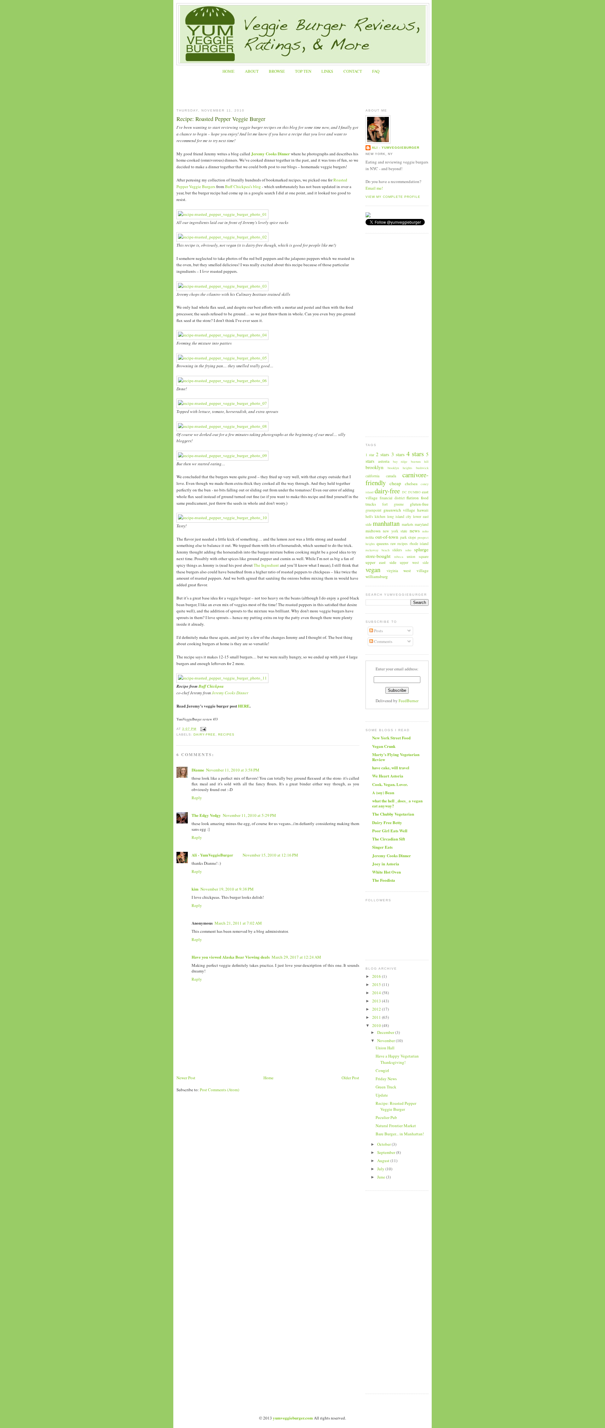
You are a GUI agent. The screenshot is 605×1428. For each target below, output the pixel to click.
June (381, 1177)
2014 (377, 992)
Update (382, 1095)
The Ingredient (266, 565)
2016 (377, 976)
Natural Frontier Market (396, 1125)
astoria (383, 461)
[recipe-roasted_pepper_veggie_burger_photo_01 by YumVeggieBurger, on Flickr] (222, 214)
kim (195, 889)
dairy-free (204, 734)
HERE (244, 706)
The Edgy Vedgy (206, 815)
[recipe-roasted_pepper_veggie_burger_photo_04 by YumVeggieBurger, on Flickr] (222, 335)
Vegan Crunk (383, 746)
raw (393, 543)
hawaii (423, 510)
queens (383, 543)
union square (418, 556)
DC (404, 492)
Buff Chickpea (211, 686)
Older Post (350, 1078)
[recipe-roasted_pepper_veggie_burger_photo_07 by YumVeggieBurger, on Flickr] (222, 403)
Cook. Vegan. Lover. (390, 784)
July (381, 1169)
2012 (377, 1009)
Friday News (386, 1078)
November (386, 1040)
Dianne (198, 770)
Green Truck (386, 1087)
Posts (378, 631)
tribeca (398, 556)
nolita (370, 537)
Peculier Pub (386, 1117)
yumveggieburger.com (293, 1418)
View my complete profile (393, 196)
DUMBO (414, 492)
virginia (392, 570)
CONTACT (352, 71)
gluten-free (419, 504)
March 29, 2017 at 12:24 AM (296, 957)
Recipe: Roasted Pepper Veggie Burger (220, 119)
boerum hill (420, 461)
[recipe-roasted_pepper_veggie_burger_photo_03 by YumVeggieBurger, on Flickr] (222, 286)
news (415, 530)
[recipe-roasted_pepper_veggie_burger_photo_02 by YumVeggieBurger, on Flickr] (222, 237)
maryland (422, 524)
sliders (397, 550)
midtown (373, 531)
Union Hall (385, 1048)
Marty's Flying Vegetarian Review (395, 756)
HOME (228, 71)
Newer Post (185, 1078)
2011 (377, 1017)
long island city (399, 516)
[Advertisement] (302, 88)
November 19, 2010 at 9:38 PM (227, 889)
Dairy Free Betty (387, 822)
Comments (382, 641)
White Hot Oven (386, 872)
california (372, 475)
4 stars (415, 453)
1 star (370, 454)
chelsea (411, 483)
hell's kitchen (375, 516)
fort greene (393, 504)
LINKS (327, 71)
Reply (197, 797)
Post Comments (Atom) (219, 1090)
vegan (373, 569)
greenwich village (399, 510)
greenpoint (373, 510)
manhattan (386, 523)
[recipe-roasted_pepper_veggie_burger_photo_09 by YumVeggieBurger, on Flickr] (222, 455)
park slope (408, 537)
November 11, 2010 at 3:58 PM (232, 770)
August (383, 1160)
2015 (377, 984)
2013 (377, 1001)
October (384, 1144)
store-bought (378, 556)
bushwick (422, 468)
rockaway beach (377, 550)
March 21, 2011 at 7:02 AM (238, 923)
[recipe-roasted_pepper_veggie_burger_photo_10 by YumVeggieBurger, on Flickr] (222, 517)
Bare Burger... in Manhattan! (400, 1134)
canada (391, 475)
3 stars (398, 454)
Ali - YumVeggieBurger (212, 855)
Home (268, 1078)
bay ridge (400, 461)
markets (407, 524)
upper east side (381, 562)
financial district (392, 498)
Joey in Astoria (385, 864)
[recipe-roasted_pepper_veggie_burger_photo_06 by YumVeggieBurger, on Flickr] (222, 380)
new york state (395, 531)
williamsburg (377, 576)
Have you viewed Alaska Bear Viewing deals (231, 957)
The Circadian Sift (388, 839)
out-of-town (386, 537)
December (386, 1032)
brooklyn (374, 467)
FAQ (375, 71)
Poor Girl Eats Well (389, 831)
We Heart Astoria (387, 776)
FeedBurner (408, 700)
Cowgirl (382, 1070)
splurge (421, 549)
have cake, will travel (390, 768)
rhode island (419, 543)
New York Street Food (391, 738)
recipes (226, 734)
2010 (377, 1025)
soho (408, 550)
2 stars (382, 454)
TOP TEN (303, 71)
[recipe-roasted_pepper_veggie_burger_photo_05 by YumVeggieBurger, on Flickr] (222, 358)
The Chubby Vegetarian (393, 814)
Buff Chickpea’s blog (243, 186)
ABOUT (252, 71)
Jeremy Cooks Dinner (270, 154)
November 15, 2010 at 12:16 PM (270, 855)
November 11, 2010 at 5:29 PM (249, 815)
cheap (395, 483)
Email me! (374, 188)
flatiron (412, 498)
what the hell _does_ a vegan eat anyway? (397, 803)
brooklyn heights (400, 468)
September (386, 1152)
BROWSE (277, 71)
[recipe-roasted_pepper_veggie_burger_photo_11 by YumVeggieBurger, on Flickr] (222, 678)
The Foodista (383, 880)
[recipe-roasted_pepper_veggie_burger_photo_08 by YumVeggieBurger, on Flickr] (222, 426)
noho (425, 531)
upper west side (414, 562)
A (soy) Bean (383, 792)
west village (416, 570)
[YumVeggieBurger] (368, 216)
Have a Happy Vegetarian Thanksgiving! (397, 1059)
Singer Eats (382, 847)
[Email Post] (202, 729)
